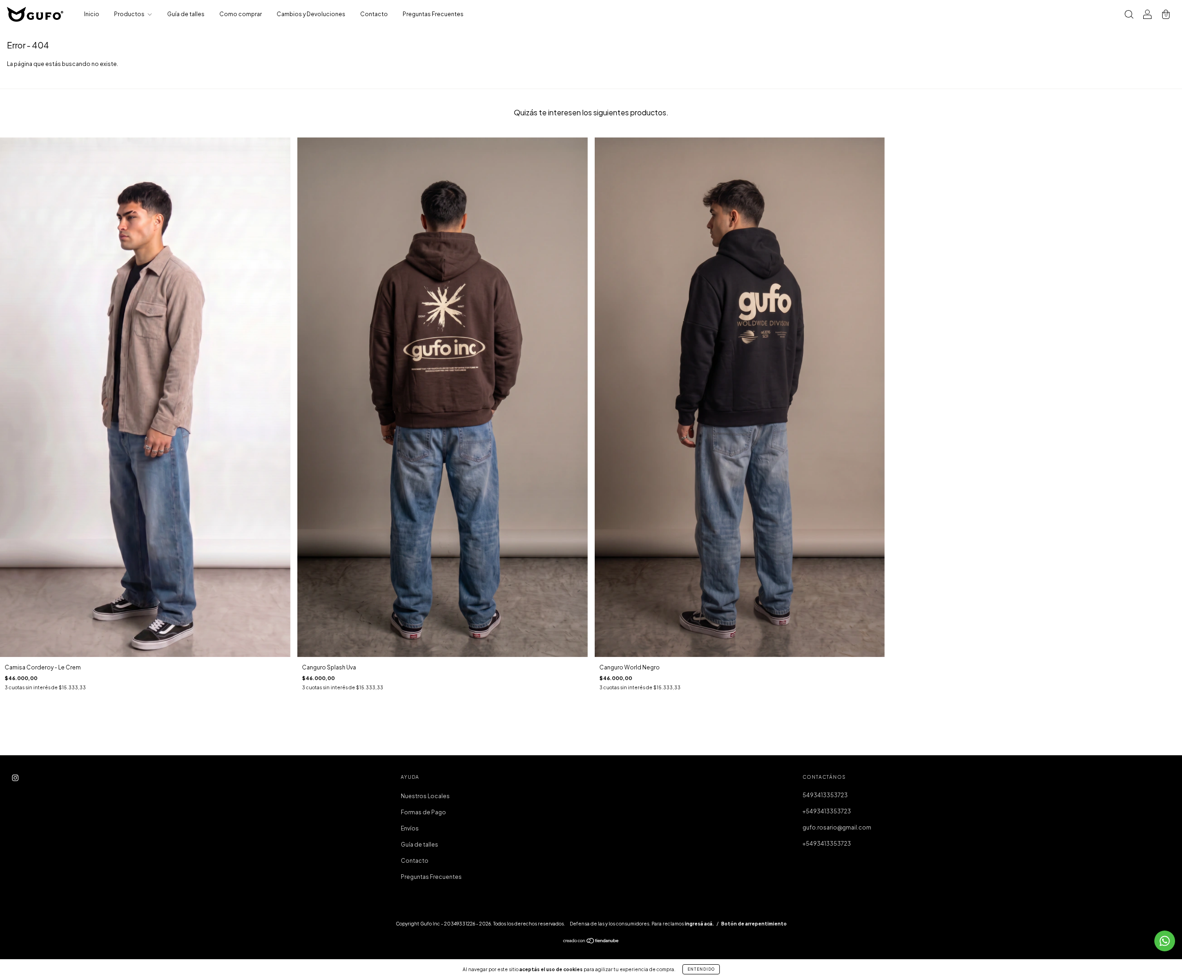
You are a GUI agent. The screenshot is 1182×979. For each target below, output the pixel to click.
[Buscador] (1129, 15)
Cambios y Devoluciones (311, 14)
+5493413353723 (826, 811)
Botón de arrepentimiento (754, 923)
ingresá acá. (699, 923)
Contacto (374, 14)
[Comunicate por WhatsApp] (1164, 941)
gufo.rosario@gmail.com (836, 827)
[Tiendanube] (591, 941)
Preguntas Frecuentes (433, 14)
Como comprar (240, 14)
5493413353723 (825, 795)
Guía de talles (186, 14)
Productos (129, 14)
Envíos (410, 828)
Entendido (701, 969)
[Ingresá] (1147, 15)
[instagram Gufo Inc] (15, 778)
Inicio (91, 14)
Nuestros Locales (425, 796)
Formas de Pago (423, 812)
